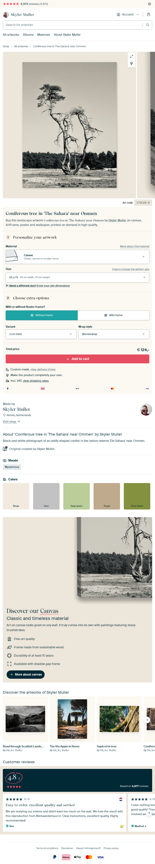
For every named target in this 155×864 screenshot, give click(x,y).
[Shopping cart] (148, 14)
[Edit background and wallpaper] (131, 63)
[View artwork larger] (131, 56)
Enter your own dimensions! (39, 285)
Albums (28, 35)
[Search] (147, 25)
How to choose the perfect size (130, 269)
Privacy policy (111, 848)
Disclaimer (67, 848)
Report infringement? (88, 848)
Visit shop (10, 422)
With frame (115, 315)
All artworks (11, 35)
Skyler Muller (22, 14)
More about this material (134, 246)
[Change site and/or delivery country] (149, 4)
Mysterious (12, 467)
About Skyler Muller (67, 35)
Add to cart (80, 359)
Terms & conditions (47, 848)
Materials (43, 35)
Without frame (44, 315)
